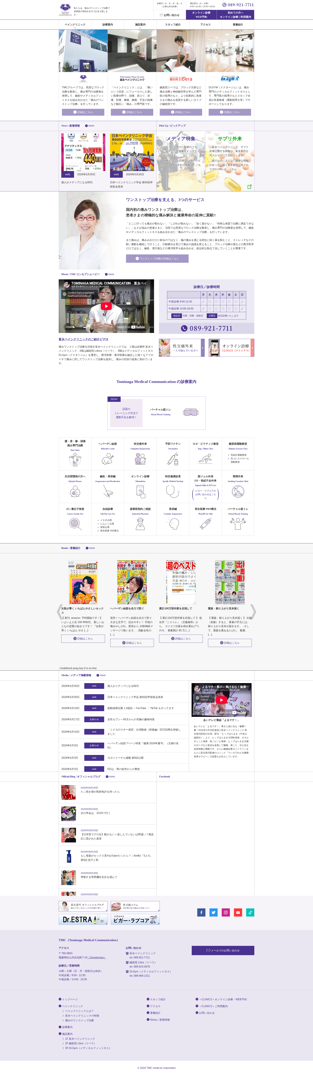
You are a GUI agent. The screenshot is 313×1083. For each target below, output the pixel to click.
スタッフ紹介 (173, 24)
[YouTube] (238, 912)
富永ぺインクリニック (65, 9)
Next (253, 612)
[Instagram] (226, 912)
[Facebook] (201, 912)
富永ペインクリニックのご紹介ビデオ (84, 339)
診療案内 (108, 24)
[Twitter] (213, 912)
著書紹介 (238, 24)
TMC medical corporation (161, 1068)
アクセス (205, 24)
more (91, 125)
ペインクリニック (75, 24)
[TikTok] (250, 912)
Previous (60, 612)
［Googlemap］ (96, 957)
